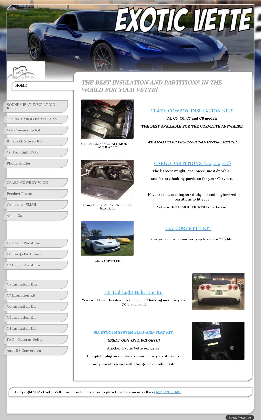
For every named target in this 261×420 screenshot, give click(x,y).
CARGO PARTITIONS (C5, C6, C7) (192, 163)
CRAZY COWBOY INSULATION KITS (191, 111)
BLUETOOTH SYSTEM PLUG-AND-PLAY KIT (134, 332)
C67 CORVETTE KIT (188, 228)
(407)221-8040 (167, 392)
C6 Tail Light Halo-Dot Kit (133, 292)
